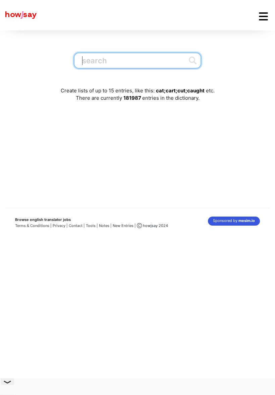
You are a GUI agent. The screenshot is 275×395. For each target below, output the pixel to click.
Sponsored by (234, 220)
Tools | (92, 225)
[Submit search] (192, 60)
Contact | (77, 225)
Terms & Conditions (32, 225)
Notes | (106, 225)
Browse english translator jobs (43, 219)
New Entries (123, 225)
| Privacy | (59, 225)
